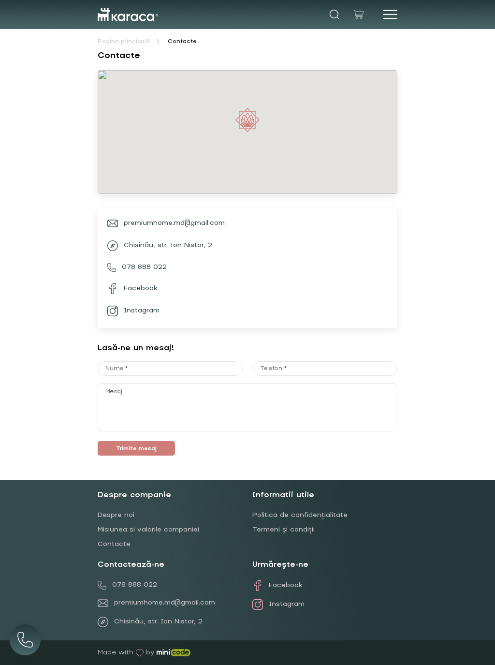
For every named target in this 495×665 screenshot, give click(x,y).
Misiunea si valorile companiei (148, 529)
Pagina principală (124, 41)
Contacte (182, 41)
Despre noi (116, 515)
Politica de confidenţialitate (300, 515)
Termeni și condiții (283, 529)
